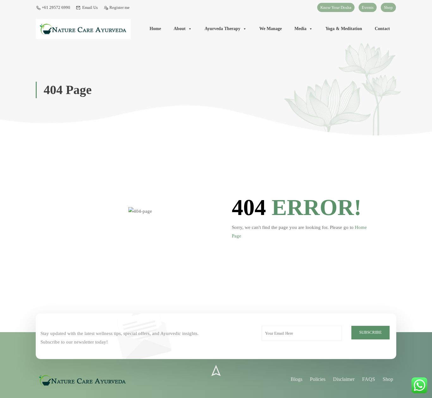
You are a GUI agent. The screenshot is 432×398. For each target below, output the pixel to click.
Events (367, 7)
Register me (119, 7)
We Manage (270, 28)
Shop (388, 7)
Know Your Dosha (335, 7)
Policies (317, 379)
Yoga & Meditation (343, 28)
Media (300, 28)
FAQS (368, 379)
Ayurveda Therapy (222, 28)
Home (155, 28)
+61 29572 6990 (56, 7)
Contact (382, 28)
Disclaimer (344, 379)
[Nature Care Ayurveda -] (83, 29)
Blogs (296, 379)
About (180, 28)
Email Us (89, 7)
